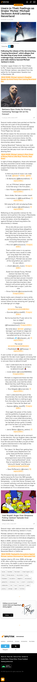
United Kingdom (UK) (27, 571)
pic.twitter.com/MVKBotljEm (18, 346)
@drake (20, 329)
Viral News (22, 588)
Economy (24, 641)
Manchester (17, 571)
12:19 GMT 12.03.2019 (7, 20)
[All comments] (2, 679)
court (15, 585)
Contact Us (25, 656)
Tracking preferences (7, 661)
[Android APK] (6, 666)
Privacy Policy (13, 659)
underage (10, 588)
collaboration (5, 585)
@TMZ (28, 176)
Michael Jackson (11, 575)
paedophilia (4, 582)
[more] (34, 117)
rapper (28, 585)
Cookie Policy (5, 659)
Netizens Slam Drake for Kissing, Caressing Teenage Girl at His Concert (16, 111)
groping (4, 588)
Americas (10, 641)
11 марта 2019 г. (23, 180)
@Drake (15, 176)
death (15, 588)
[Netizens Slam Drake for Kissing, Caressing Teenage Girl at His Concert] (18, 95)
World (3, 641)
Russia (17, 641)
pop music (21, 585)
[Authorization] (27, 2)
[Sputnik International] (5, 2)
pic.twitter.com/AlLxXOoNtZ (18, 466)
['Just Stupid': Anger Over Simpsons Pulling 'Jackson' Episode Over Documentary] (18, 501)
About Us (3, 656)
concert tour (30, 582)
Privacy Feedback (23, 659)
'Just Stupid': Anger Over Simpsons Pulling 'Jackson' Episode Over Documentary (17, 517)
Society (3, 571)
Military (31, 641)
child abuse (12, 582)
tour (18, 582)
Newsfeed (9, 571)
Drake (3, 575)
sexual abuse (28, 578)
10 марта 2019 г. (23, 470)
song (26, 575)
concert (23, 582)
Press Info (10, 656)
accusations (12, 578)
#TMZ (22, 176)
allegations (20, 578)
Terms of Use (17, 656)
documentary (20, 575)
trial (11, 585)
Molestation (4, 578)
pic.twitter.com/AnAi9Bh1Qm (18, 309)
